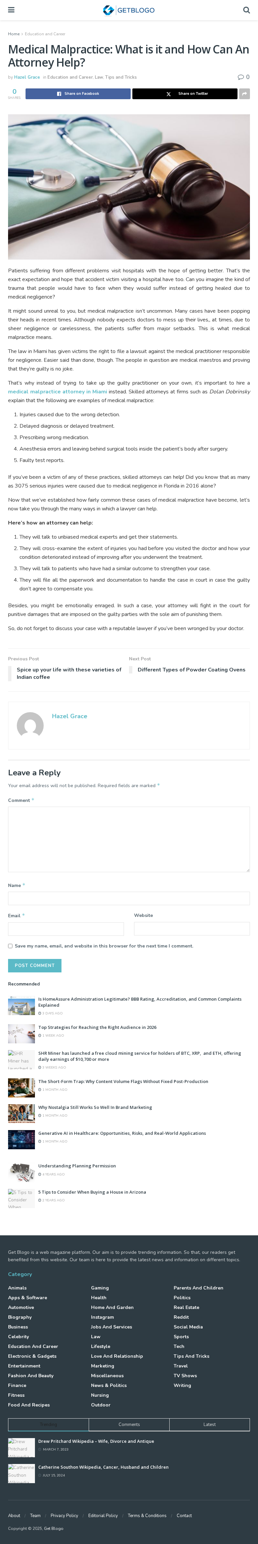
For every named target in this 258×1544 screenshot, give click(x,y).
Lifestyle (100, 1346)
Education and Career (45, 34)
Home (13, 34)
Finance (17, 1385)
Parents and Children (198, 1288)
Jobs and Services (111, 1327)
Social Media (188, 1327)
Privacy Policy (64, 1516)
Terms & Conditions (147, 1516)
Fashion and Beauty (30, 1376)
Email (16, 915)
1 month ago (54, 1089)
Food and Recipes (29, 1405)
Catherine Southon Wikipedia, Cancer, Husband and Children (103, 1467)
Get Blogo (53, 1528)
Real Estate (186, 1307)
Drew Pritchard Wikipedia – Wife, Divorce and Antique (96, 1441)
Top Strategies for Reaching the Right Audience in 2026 (97, 1027)
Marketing (102, 1366)
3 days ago (52, 1013)
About (14, 1516)
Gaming (100, 1288)
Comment (21, 800)
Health (98, 1298)
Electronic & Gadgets (32, 1356)
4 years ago (53, 1174)
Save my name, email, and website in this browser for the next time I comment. (104, 946)
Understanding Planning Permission (77, 1166)
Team (35, 1516)
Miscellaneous (107, 1376)
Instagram (102, 1317)
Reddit (181, 1317)
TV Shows (185, 1376)
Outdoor (101, 1405)
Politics (182, 1298)
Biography (20, 1317)
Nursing (100, 1395)
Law (99, 77)
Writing (182, 1385)
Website (143, 915)
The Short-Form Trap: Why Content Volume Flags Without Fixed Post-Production (123, 1081)
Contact (184, 1516)
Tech (179, 1346)
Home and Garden (112, 1307)
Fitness (16, 1395)
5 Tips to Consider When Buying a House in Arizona (92, 1192)
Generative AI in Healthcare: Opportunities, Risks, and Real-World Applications (122, 1133)
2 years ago (53, 1200)
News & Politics (109, 1385)
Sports (181, 1337)
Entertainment (24, 1366)
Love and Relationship (117, 1356)
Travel (181, 1366)
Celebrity (18, 1337)
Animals (17, 1288)
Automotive (21, 1307)
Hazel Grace (27, 77)
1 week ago (52, 1035)
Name (17, 885)
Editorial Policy (103, 1516)
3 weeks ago (53, 1067)
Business (18, 1327)
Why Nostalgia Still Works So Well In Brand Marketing (95, 1107)
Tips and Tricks (121, 77)
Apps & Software (27, 1298)
